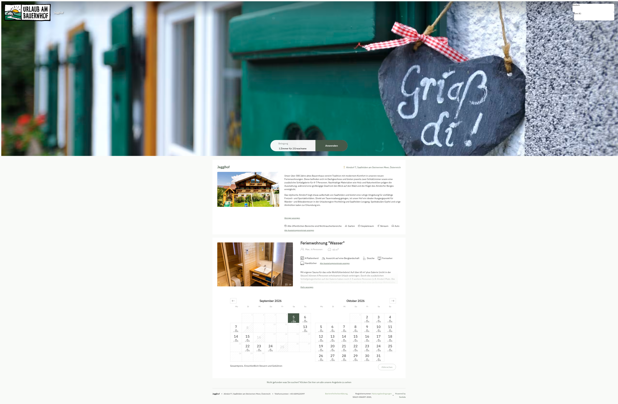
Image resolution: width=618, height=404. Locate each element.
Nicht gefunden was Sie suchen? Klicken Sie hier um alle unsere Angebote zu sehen (309, 382)
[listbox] (593, 8)
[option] (593, 8)
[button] (233, 300)
